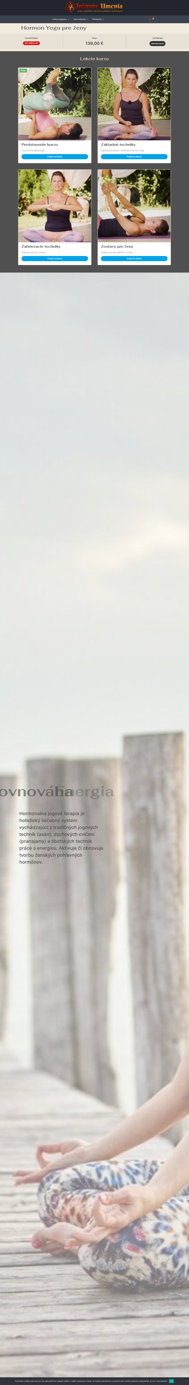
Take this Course (157, 44)
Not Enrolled (31, 43)
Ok (171, 1381)
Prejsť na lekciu (54, 156)
